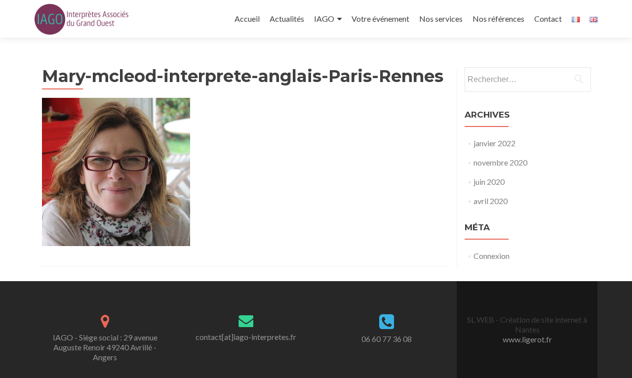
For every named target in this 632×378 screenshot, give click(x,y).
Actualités (287, 18)
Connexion (492, 255)
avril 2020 (491, 201)
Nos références (498, 18)
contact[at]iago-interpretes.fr (246, 336)
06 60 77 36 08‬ (386, 338)
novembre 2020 (500, 162)
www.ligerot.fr (527, 339)
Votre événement (380, 18)
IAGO (324, 18)
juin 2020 (489, 181)
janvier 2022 (494, 143)
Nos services (441, 18)
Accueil (247, 18)
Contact (548, 18)
